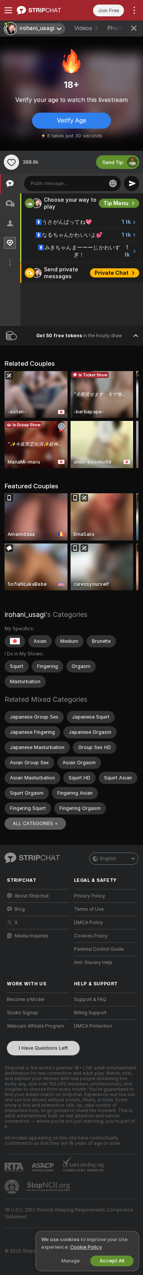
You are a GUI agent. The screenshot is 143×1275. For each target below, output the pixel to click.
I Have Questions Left (43, 1048)
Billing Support (90, 1012)
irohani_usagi (25, 614)
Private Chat (112, 273)
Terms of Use (89, 909)
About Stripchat (31, 896)
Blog (19, 909)
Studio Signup (22, 1012)
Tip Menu (116, 203)
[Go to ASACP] (43, 1167)
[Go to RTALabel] (15, 1167)
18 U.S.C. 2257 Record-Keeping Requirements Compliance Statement (69, 1213)
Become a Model (25, 999)
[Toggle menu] (8, 10)
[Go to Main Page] (44, 10)
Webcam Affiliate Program (35, 1026)
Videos (86, 28)
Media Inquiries (31, 936)
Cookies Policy (91, 936)
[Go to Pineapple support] (13, 1186)
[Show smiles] (112, 183)
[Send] (131, 183)
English (108, 858)
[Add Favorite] (11, 162)
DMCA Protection (93, 1026)
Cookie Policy (85, 1247)
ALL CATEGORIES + (35, 823)
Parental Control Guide (99, 949)
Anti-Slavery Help (93, 962)
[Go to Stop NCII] (49, 1186)
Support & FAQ (90, 999)
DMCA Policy (88, 922)
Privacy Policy (89, 896)
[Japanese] (15, 641)
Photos (121, 28)
